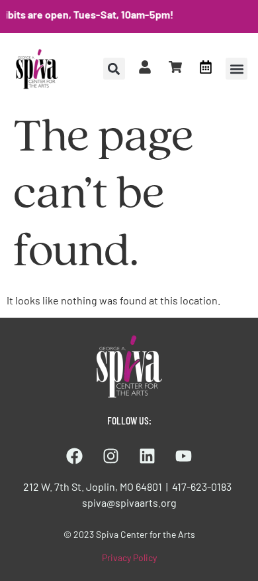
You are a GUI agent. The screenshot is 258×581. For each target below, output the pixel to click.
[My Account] (144, 67)
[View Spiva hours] (205, 67)
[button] (236, 69)
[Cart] (175, 67)
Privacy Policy (129, 557)
